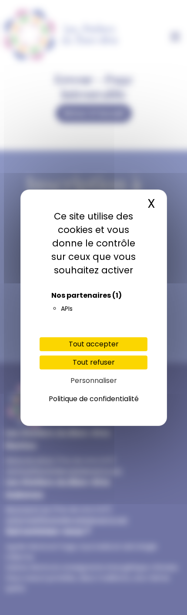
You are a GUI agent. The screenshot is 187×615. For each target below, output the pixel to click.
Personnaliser (93, 381)
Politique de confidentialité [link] (94, 399)
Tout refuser (94, 362)
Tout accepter (94, 344)
